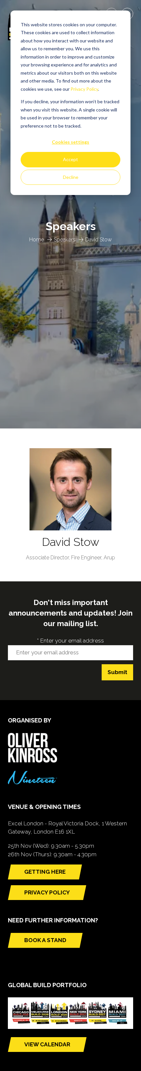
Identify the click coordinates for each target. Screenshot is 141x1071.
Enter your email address (70, 640)
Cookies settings (70, 142)
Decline (70, 177)
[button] (45, 872)
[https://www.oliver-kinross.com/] (32, 760)
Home (36, 239)
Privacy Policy (84, 89)
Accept (70, 159)
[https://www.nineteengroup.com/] (32, 782)
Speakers (64, 239)
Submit (117, 672)
